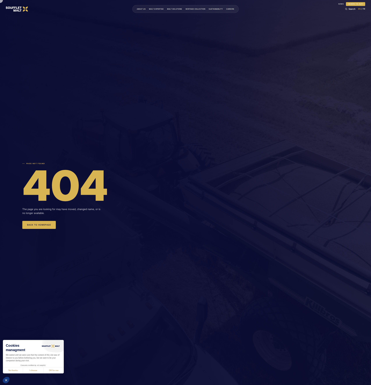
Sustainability (216, 9)
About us (141, 9)
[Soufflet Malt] (17, 9)
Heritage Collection (195, 9)
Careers (230, 9)
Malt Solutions (174, 9)
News (341, 4)
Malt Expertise (156, 9)
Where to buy (355, 4)
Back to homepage (39, 225)
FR (364, 9)
